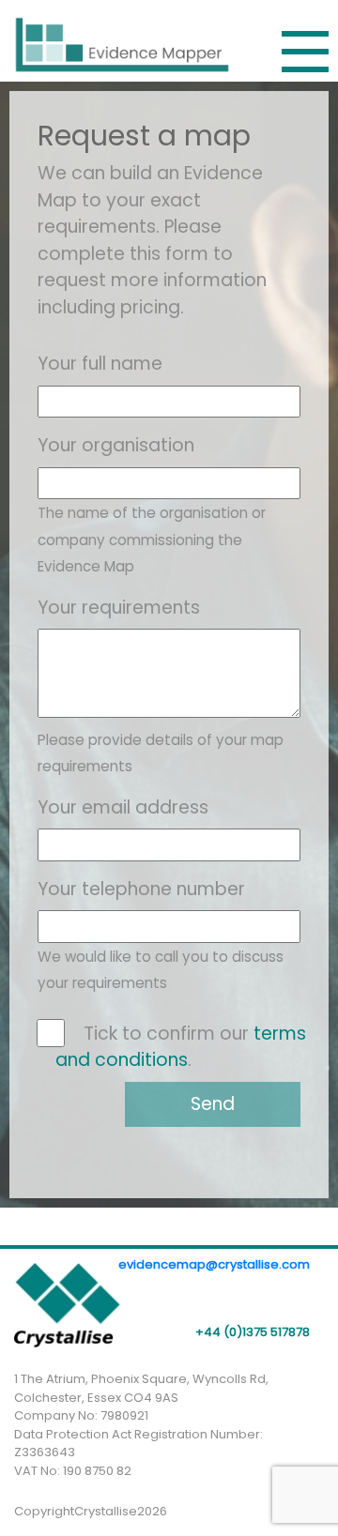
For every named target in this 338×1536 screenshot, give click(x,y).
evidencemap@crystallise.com (214, 1264)
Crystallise (105, 1511)
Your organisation (116, 445)
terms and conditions (180, 1047)
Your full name (100, 363)
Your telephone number (141, 889)
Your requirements (119, 607)
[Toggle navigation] (305, 52)
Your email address (123, 807)
